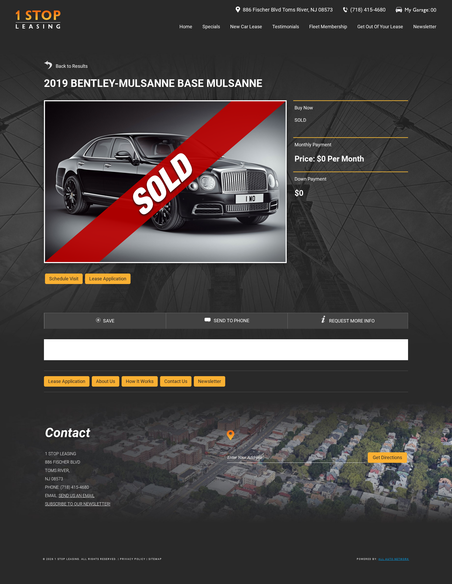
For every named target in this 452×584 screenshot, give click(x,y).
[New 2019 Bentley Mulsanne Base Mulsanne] (165, 181)
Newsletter (424, 26)
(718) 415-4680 (74, 487)
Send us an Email (76, 495)
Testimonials (285, 26)
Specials (211, 26)
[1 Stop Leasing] (38, 19)
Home (185, 26)
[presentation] (348, 321)
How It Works (140, 381)
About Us (105, 381)
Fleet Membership (328, 26)
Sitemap (155, 559)
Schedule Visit (63, 278)
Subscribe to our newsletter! (77, 504)
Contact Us (175, 381)
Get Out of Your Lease (380, 26)
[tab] (347, 321)
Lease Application (66, 381)
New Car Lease (246, 26)
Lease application (107, 278)
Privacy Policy (132, 559)
